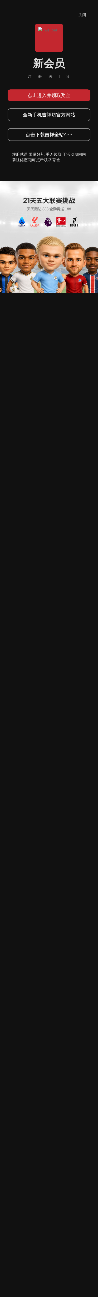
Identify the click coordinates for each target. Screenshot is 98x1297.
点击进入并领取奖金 (49, 95)
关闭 (82, 14)
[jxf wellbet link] (49, 236)
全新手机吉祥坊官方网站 (49, 114)
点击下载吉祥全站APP (49, 134)
